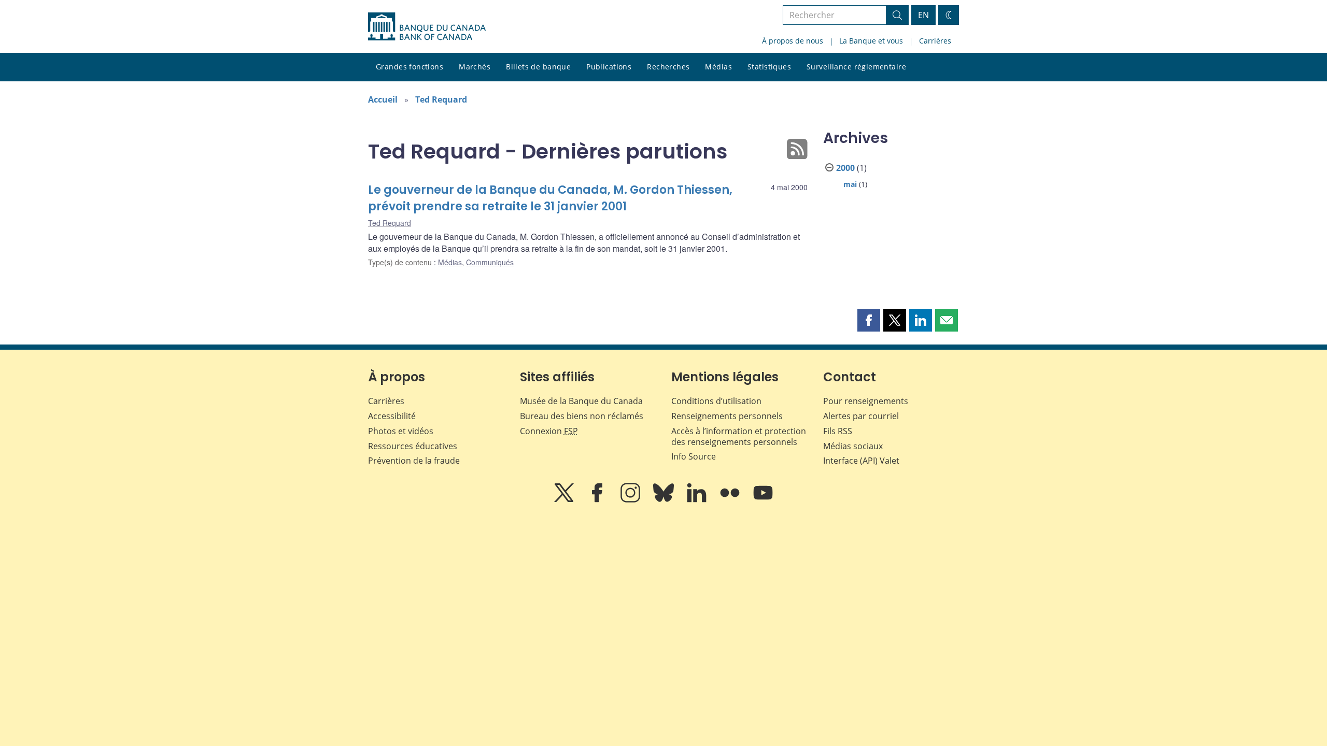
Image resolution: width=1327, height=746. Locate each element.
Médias (718, 66)
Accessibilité (392, 416)
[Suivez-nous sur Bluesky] (664, 500)
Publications (608, 66)
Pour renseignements (865, 401)
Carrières (935, 41)
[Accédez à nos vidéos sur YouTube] (763, 500)
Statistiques (769, 66)
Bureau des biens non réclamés (581, 416)
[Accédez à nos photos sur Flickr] (730, 500)
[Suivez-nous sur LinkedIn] (697, 500)
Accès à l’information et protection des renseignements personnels (738, 436)
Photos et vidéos (400, 431)
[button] (868, 320)
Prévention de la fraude (414, 460)
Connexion (549, 431)
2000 (845, 168)
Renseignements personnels (727, 416)
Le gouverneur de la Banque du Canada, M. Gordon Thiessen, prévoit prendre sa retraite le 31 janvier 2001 (550, 198)
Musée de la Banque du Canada (581, 401)
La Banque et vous (871, 41)
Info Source (693, 456)
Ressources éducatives (412, 446)
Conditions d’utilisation (716, 401)
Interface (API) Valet (861, 460)
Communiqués (490, 262)
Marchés (474, 66)
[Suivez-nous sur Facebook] (598, 500)
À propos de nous (792, 41)
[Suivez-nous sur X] (565, 500)
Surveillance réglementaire (856, 66)
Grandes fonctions (409, 66)
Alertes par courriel (861, 416)
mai (850, 184)
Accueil (383, 99)
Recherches (668, 66)
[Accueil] (427, 26)
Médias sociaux (853, 446)
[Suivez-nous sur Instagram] (631, 500)
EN (923, 15)
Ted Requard (441, 99)
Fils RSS (837, 431)
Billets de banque (538, 66)
